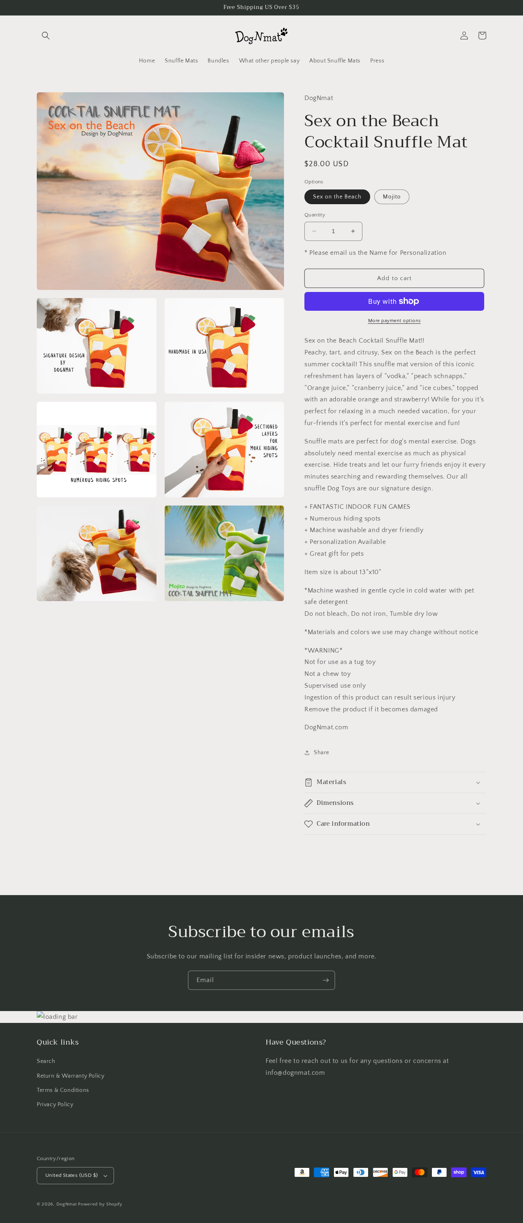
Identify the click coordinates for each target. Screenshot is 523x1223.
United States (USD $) (71, 1175)
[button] (46, 36)
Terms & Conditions (63, 1090)
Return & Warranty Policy (70, 1076)
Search (46, 1061)
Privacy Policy (55, 1104)
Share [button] (321, 752)
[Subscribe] (326, 980)
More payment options (394, 320)
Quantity (314, 215)
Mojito (392, 197)
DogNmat (66, 1204)
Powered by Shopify (100, 1204)
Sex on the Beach (337, 197)
